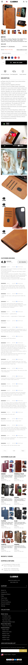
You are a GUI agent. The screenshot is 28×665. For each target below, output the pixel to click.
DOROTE (3, 544)
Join (23, 650)
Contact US (4, 592)
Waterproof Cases (6, 631)
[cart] (26, 1)
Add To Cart (17, 62)
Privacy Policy (4, 600)
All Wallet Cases (6, 616)
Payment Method (5, 604)
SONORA (16, 544)
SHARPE (16, 497)
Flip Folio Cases (6, 620)
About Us (3, 590)
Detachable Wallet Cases (8, 622)
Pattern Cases (5, 637)
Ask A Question (22, 262)
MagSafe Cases (6, 635)
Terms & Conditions (6, 602)
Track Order (4, 598)
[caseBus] (14, 1)
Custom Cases (6, 639)
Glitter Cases (5, 629)
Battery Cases (5, 633)
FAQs (2, 596)
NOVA (2, 497)
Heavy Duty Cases (7, 625)
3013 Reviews (12, 46)
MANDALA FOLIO (19, 474)
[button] (26, 16)
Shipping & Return (5, 594)
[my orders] (23, 1)
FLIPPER (3, 521)
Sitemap (3, 606)
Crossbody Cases (6, 618)
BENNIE (3, 474)
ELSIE (15, 521)
